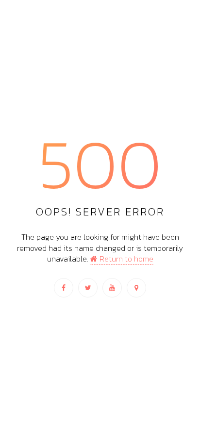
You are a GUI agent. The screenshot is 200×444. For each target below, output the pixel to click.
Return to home (125, 258)
